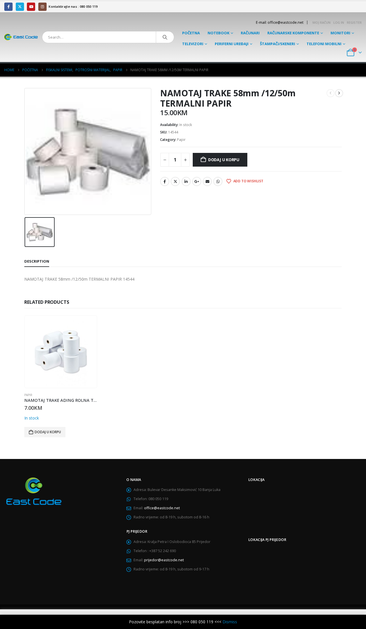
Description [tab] (36, 261)
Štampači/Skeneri (277, 43)
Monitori (340, 32)
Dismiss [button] (229, 621)
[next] (339, 93)
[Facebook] (8, 7)
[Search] (165, 37)
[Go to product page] (60, 351)
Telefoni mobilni (324, 43)
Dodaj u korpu (223, 159)
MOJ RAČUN (322, 22)
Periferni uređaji (231, 43)
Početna (191, 32)
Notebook (218, 32)
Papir (181, 139)
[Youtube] (31, 7)
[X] (20, 7)
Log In (338, 22)
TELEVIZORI (192, 43)
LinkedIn (186, 181)
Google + (196, 181)
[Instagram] (42, 7)
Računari (250, 32)
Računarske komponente (293, 32)
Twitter (175, 181)
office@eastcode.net (162, 508)
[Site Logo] (21, 37)
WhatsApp (217, 181)
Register (354, 22)
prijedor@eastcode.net (164, 560)
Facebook (164, 181)
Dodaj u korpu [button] (48, 432)
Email (207, 181)
